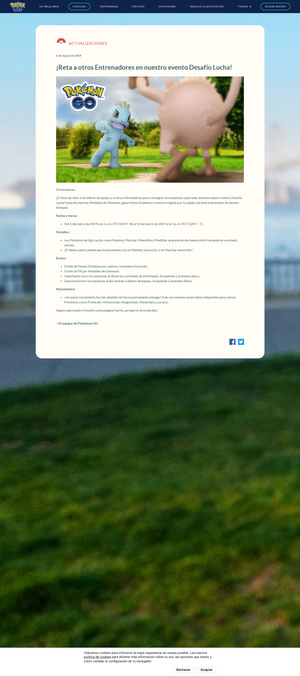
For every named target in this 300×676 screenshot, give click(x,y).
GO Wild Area (49, 6)
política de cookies (97, 657)
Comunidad (167, 6)
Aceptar (207, 670)
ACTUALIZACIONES (88, 43)
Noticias (79, 6)
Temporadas (109, 6)
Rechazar (183, 670)
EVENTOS (138, 6)
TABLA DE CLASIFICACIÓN (207, 6)
